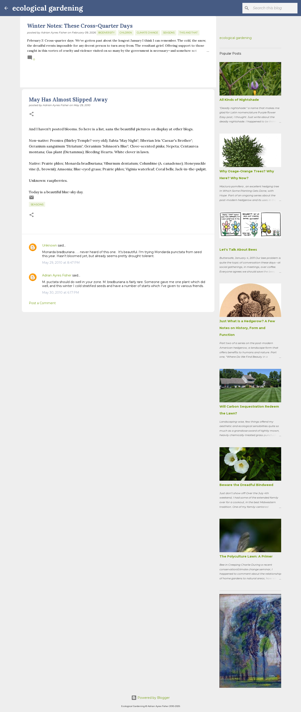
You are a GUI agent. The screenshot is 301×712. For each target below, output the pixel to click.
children (126, 32)
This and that (189, 32)
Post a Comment (42, 303)
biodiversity (106, 32)
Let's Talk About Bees (238, 250)
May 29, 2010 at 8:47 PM (61, 263)
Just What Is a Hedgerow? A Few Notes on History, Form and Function (247, 328)
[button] (31, 114)
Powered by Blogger (153, 698)
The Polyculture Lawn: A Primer (246, 556)
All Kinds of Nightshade (239, 100)
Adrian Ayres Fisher (56, 275)
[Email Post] (31, 199)
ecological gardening (47, 8)
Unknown (49, 245)
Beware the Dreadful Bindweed (246, 485)
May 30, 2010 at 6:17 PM (60, 292)
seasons (169, 32)
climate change (147, 32)
